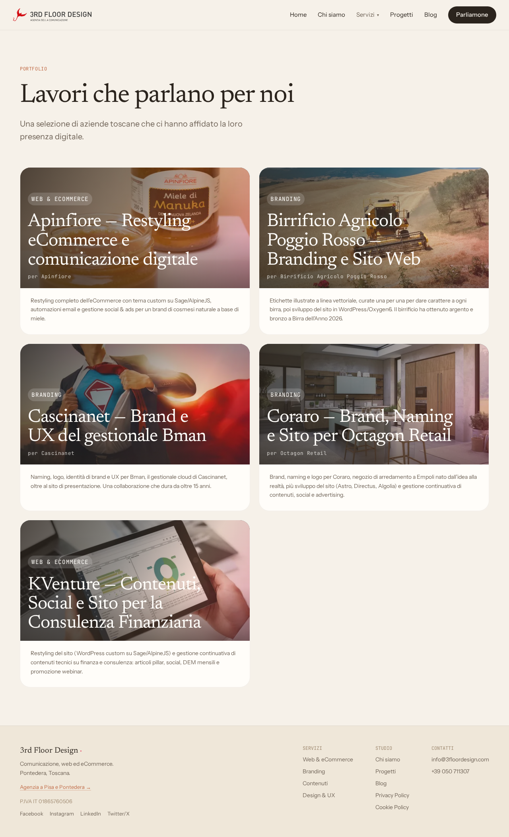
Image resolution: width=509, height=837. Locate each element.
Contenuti (315, 783)
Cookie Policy (392, 807)
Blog (430, 14)
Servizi (367, 14)
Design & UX (319, 795)
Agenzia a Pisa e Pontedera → (55, 787)
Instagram (62, 813)
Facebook (31, 813)
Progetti (401, 14)
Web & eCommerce (328, 759)
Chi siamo (331, 14)
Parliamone (472, 14)
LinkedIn (90, 813)
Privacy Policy (392, 795)
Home (298, 14)
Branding (314, 771)
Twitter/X (118, 813)
